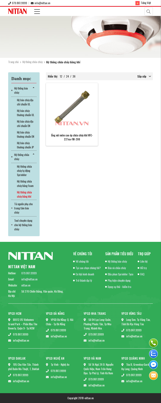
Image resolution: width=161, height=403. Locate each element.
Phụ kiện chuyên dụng (119, 280)
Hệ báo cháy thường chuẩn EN (25, 134)
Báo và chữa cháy (117, 268)
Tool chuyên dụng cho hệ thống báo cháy (23, 224)
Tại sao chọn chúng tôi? (88, 268)
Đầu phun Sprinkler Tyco (120, 274)
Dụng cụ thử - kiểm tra (119, 287)
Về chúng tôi (82, 261)
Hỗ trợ (143, 268)
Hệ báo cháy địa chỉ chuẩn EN (25, 123)
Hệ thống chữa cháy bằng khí (24, 194)
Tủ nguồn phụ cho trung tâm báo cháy (23, 208)
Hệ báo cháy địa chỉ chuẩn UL (25, 102)
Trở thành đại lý (84, 280)
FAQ (142, 274)
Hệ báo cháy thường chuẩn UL (25, 113)
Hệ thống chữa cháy (32, 62)
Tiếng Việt (146, 3)
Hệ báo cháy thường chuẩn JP (25, 145)
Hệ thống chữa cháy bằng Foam (25, 183)
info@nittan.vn (42, 3)
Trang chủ (13, 62)
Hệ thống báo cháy (21, 90)
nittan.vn (25, 285)
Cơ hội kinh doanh (85, 274)
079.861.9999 (19, 3)
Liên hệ (144, 261)
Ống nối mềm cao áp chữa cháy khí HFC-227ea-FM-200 (72, 137)
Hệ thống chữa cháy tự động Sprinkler (24, 170)
